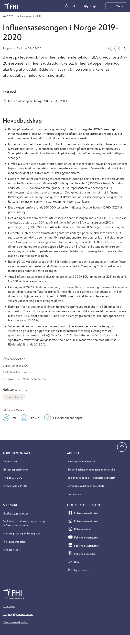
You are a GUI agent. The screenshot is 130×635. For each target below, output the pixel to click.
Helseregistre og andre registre (21, 533)
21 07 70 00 (15, 477)
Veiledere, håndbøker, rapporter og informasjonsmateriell (24, 523)
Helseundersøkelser (14, 541)
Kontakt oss (10, 461)
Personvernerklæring (15, 622)
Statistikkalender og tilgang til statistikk (91, 469)
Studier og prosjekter (15, 513)
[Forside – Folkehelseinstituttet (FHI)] (10, 6)
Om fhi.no (9, 606)
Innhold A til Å (11, 549)
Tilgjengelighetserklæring (18, 614)
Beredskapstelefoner (15, 469)
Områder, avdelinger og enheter (86, 486)
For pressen (75, 494)
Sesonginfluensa (14, 397)
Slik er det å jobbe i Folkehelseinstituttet (91, 477)
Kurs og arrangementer (81, 461)
